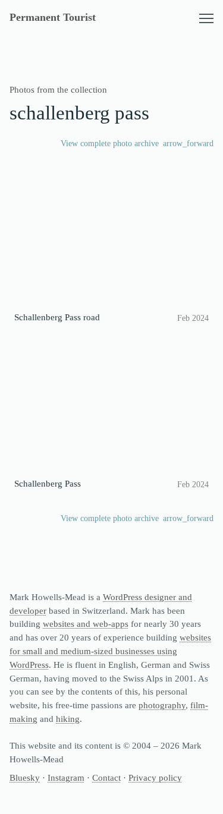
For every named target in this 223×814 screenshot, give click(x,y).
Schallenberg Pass (47, 483)
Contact (106, 777)
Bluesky (25, 777)
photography (162, 705)
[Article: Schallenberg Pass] (111, 406)
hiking (68, 719)
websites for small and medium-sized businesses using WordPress (110, 651)
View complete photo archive (110, 143)
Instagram (66, 777)
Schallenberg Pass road (57, 317)
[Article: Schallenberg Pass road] (111, 240)
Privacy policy (155, 777)
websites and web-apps (85, 624)
